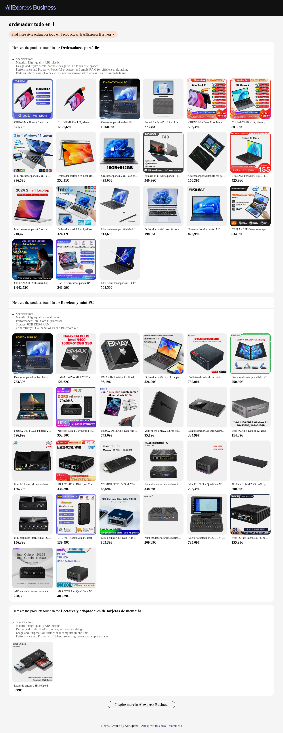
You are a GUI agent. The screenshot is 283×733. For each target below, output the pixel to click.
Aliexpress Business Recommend (161, 725)
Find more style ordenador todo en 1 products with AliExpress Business (61, 34)
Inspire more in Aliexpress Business (141, 704)
